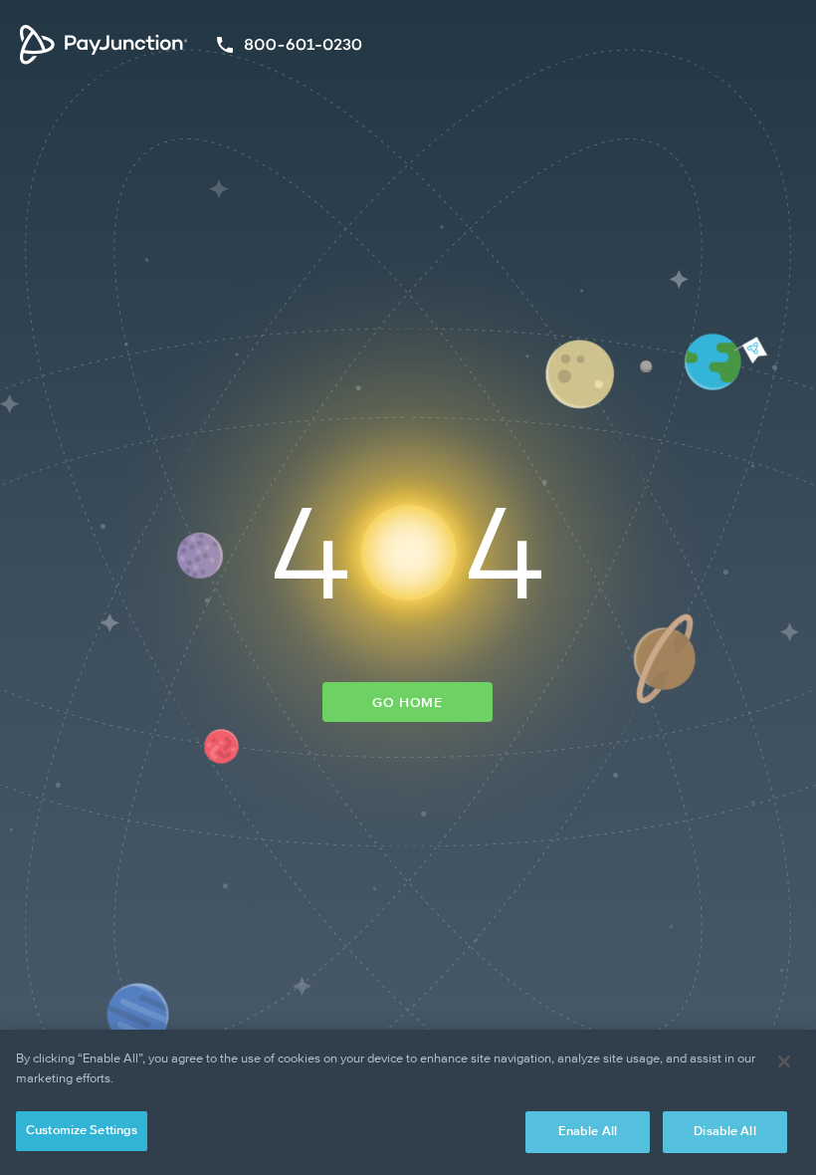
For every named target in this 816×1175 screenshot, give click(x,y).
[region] (408, 1102)
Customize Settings (81, 1130)
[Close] (784, 1061)
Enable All (587, 1131)
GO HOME (407, 703)
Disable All (724, 1131)
